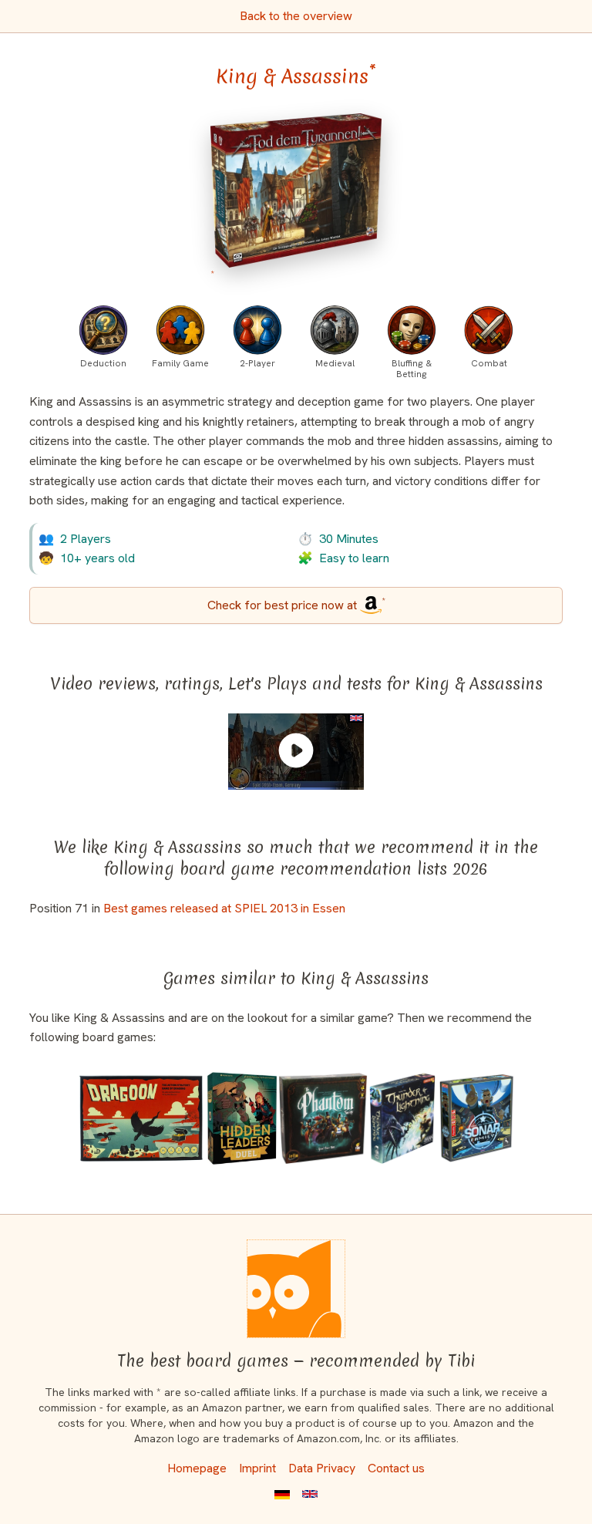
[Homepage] (296, 1288)
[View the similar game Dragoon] (141, 1118)
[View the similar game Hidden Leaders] (242, 1118)
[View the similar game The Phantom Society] (323, 1118)
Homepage (197, 1468)
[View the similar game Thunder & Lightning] (402, 1118)
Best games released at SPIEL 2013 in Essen (224, 908)
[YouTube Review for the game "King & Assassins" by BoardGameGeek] (296, 750)
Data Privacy (321, 1468)
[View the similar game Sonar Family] (476, 1118)
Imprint (257, 1468)
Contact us (396, 1468)
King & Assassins (296, 76)
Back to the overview (296, 16)
